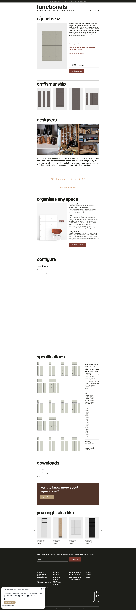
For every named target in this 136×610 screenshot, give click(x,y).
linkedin (87, 578)
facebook (88, 574)
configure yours (77, 71)
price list (55, 579)
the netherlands (42, 578)
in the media (57, 583)
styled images (41, 469)
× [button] (43, 589)
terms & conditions (75, 578)
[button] (9, 605)
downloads (56, 578)
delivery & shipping (75, 572)
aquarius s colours (77, 245)
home (38, 16)
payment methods (74, 574)
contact (55, 584)
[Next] (100, 530)
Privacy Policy (73, 608)
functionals (40, 572)
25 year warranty (74, 579)
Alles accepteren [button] (9, 602)
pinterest (88, 576)
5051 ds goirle (41, 576)
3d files (39, 477)
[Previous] (35, 530)
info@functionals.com (44, 583)
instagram (88, 572)
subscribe (75, 559)
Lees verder (40, 593)
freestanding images (43, 473)
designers (56, 574)
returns (71, 576)
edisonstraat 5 (41, 574)
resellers (55, 576)
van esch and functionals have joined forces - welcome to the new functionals (67, 1)
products (42, 16)
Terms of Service (79, 608)
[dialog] (23, 598)
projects (55, 581)
